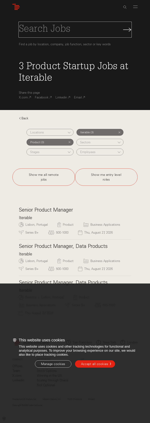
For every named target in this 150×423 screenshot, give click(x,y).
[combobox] (50, 132)
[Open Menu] (135, 7)
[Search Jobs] (75, 29)
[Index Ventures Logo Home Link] (16, 7)
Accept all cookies (94, 364)
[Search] (125, 7)
